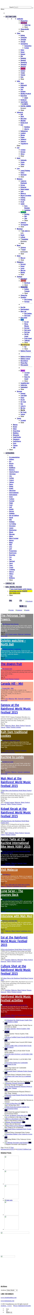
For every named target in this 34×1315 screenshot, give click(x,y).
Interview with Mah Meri (16, 916)
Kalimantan (15, 910)
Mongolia (20, 960)
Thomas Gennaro (20, 659)
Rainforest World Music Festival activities (16, 998)
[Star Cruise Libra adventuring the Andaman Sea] (12, 1198)
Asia (6, 1023)
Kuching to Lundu (12, 757)
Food (6, 679)
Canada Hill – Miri (12, 684)
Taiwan (3, 727)
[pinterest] (19, 610)
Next (27, 1149)
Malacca (3, 886)
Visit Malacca (9, 870)
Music (13, 725)
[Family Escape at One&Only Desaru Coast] (12, 1229)
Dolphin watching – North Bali (13, 642)
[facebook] (29, 601)
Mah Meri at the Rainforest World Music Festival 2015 (16, 782)
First (12, 1147)
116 (20, 1149)
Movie (21, 910)
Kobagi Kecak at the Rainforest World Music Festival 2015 (16, 812)
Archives (3, 1290)
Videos (8, 727)
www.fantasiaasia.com (7, 1301)
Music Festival (20, 725)
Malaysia (20, 634)
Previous (3, 1149)
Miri (16, 698)
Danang (7, 1098)
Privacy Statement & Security (22, 1305)
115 (18, 1149)
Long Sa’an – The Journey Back (12, 893)
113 (13, 1149)
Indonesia (11, 659)
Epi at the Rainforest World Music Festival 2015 (14, 941)
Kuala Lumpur (12, 634)
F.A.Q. (10, 1305)
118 (24, 1149)
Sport (25, 863)
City (6, 634)
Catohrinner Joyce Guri (8, 752)
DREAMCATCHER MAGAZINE (19, 884)
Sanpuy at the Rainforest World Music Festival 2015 (16, 708)
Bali (6, 659)
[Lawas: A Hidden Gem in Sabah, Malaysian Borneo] (12, 1184)
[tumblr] (26, 610)
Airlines (7, 1032)
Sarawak (20, 698)
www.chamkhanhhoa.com (8, 1297)
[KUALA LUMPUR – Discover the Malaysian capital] (8, 1200)
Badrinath (28, 1125)
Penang (29, 990)
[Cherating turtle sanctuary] (12, 1215)
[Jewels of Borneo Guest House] (12, 1169)
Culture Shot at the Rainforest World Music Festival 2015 (16, 969)
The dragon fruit (11, 664)
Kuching (11, 750)
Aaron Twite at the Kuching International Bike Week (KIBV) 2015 (15, 842)
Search (11, 7)
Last (30, 1149)
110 (7, 1149)
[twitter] (11, 610)
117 (22, 1149)
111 (9, 1149)
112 (11, 1149)
